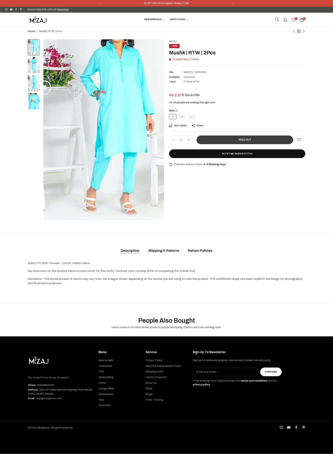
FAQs (149, 388)
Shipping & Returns (163, 250)
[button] (100, 3)
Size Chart (105, 405)
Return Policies (200, 250)
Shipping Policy (155, 371)
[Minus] (174, 140)
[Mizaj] (38, 19)
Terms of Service (156, 377)
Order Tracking (154, 400)
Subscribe (271, 372)
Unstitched (105, 366)
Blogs (149, 394)
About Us (151, 383)
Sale (101, 400)
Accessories (106, 394)
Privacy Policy (154, 360)
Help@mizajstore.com (45, 398)
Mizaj (173, 41)
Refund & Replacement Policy (163, 366)
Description (130, 250)
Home (31, 31)
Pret (101, 371)
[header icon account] (285, 19)
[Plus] (188, 140)
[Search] (277, 20)
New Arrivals (106, 360)
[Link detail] (6, 9)
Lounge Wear (106, 388)
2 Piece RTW (191, 81)
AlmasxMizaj (106, 377)
